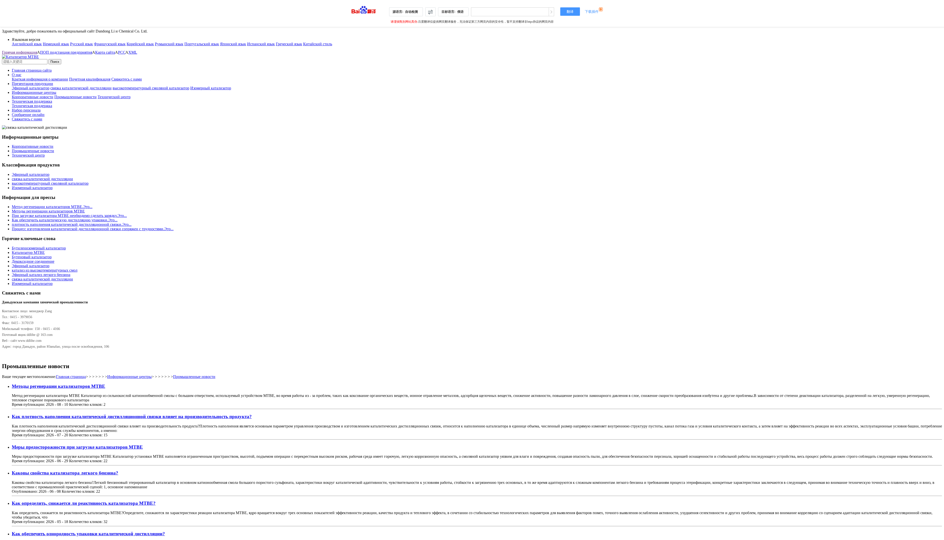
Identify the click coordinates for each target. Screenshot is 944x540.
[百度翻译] (364, 8)
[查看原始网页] (551, 12)
